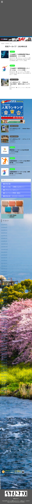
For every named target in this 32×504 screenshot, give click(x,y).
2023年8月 (4, 315)
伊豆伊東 (12, 73)
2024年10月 (4, 282)
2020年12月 (4, 401)
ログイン (3, 479)
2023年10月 (4, 310)
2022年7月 (4, 348)
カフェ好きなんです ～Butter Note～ (20, 128)
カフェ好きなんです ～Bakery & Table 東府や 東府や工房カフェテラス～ (20, 83)
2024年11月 (4, 279)
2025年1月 (4, 274)
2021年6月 (4, 384)
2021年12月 (4, 368)
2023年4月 (4, 324)
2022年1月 (4, 365)
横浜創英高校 (19, 59)
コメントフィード (6, 482)
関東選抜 (13, 60)
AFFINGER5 (22, 502)
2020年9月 (4, 409)
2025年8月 (4, 255)
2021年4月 (4, 390)
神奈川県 (25, 59)
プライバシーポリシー (12, 190)
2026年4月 (4, 233)
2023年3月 (4, 326)
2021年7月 (4, 382)
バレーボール (20, 71)
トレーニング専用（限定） (13, 193)
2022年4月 (4, 357)
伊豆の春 (7, 184)
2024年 (7, 43)
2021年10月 (4, 373)
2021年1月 (4, 398)
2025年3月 (4, 268)
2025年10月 (4, 249)
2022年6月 (4, 351)
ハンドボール (25, 57)
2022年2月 (4, 362)
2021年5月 (4, 387)
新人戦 (15, 73)
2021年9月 (4, 376)
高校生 (25, 60)
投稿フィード (4, 481)
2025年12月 (4, 244)
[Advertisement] (16, 20)
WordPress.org (5, 484)
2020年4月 (4, 423)
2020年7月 (4, 415)
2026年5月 (4, 230)
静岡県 (27, 73)
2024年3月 (4, 299)
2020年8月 (4, 412)
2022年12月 (4, 335)
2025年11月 (4, 246)
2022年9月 (4, 343)
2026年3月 (4, 235)
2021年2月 (4, 395)
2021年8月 (4, 379)
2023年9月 (4, 313)
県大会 (24, 73)
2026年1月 (4, 241)
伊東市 (28, 71)
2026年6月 (4, 227)
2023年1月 (4, 332)
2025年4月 (4, 266)
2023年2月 (4, 329)
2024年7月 (4, 291)
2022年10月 (4, 340)
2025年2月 (4, 271)
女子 (15, 59)
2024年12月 (4, 277)
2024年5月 (4, 293)
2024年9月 (4, 285)
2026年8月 (4, 224)
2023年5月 (4, 321)
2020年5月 (4, 420)
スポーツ (20, 57)
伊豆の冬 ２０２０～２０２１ (14, 196)
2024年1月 (4, 304)
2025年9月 (4, 252)
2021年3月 (4, 393)
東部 (19, 73)
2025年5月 (4, 263)
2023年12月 (4, 307)
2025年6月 (4, 260)
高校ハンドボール (19, 60)
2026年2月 (4, 238)
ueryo (19, 453)
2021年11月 (4, 371)
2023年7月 (4, 318)
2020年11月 (4, 404)
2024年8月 (4, 288)
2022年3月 (4, 359)
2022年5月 (4, 354)
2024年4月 (4, 296)
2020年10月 (4, 406)
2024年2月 (4, 302)
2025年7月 (4, 257)
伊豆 (27, 87)
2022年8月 (4, 346)
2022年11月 (4, 337)
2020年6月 (4, 417)
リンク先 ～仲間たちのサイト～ (15, 187)
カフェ (19, 87)
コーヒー (23, 87)
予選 (25, 71)
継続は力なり (16, 498)
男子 (21, 73)
